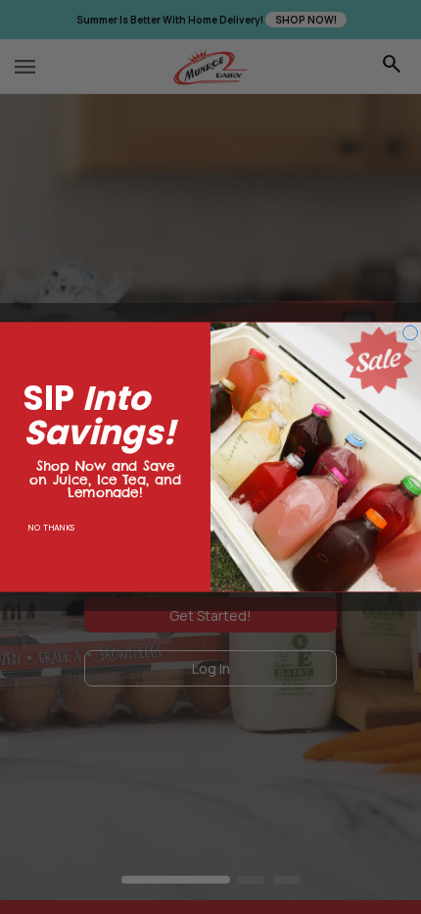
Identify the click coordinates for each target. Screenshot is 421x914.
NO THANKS (51, 528)
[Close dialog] (410, 333)
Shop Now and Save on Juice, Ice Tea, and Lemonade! (104, 471)
